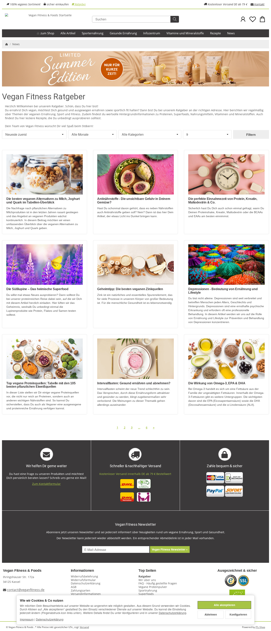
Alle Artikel (68, 33)
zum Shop (47, 33)
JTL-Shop (260, 627)
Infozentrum (151, 33)
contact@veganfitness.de (25, 590)
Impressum (27, 619)
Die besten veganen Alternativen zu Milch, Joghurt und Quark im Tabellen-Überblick (43, 200)
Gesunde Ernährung (123, 33)
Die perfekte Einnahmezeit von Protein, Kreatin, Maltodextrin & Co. (222, 200)
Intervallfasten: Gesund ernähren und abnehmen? (133, 383)
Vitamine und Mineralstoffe (185, 33)
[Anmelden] (243, 19)
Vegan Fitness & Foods (22, 571)
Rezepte (215, 33)
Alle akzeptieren (224, 605)
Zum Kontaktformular (46, 484)
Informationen (82, 571)
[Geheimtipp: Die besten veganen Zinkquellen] (135, 264)
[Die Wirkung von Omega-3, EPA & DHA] (226, 359)
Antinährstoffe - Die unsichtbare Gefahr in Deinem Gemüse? (133, 200)
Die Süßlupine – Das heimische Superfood (37, 289)
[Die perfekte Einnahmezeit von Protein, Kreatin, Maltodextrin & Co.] (226, 174)
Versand (84, 627)
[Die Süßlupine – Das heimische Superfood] (44, 264)
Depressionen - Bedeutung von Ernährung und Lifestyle (223, 290)
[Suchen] (174, 19)
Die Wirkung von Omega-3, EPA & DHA (216, 383)
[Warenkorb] (262, 19)
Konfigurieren (238, 614)
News (231, 33)
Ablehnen (211, 614)
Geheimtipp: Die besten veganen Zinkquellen (130, 289)
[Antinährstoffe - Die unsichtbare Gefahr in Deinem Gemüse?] (135, 174)
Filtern (251, 134)
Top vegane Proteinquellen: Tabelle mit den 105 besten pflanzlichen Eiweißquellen (41, 385)
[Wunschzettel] (252, 19)
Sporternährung (92, 33)
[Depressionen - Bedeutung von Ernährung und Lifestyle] (226, 264)
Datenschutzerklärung (172, 613)
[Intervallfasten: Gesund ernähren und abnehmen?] (135, 359)
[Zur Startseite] (48, 19)
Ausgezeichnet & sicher (237, 571)
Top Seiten (147, 571)
